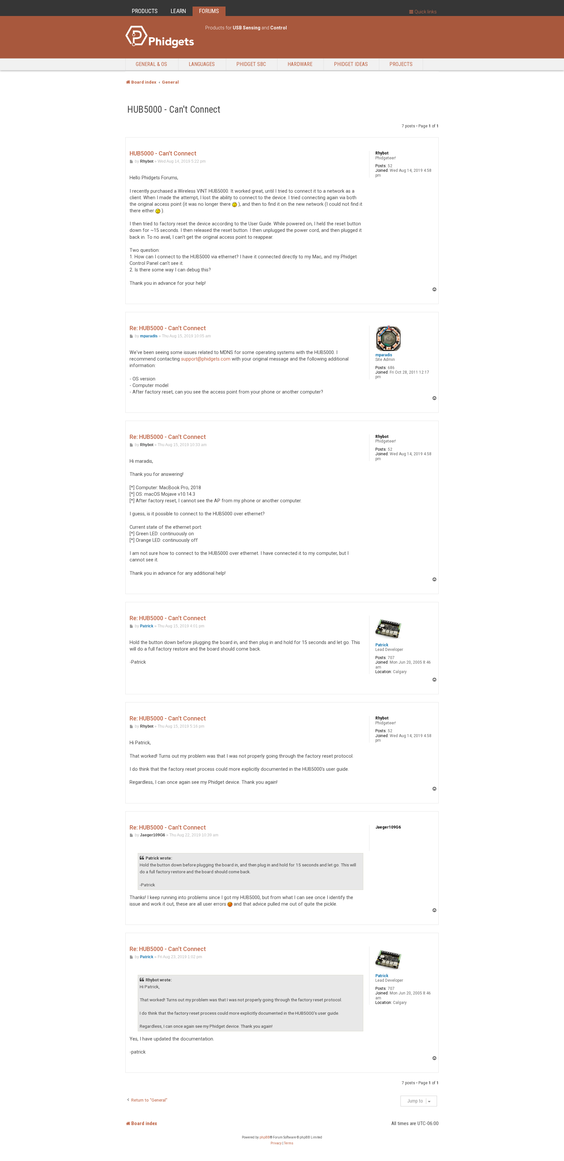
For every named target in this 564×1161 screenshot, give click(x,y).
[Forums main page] (162, 37)
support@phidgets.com (205, 359)
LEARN (178, 11)
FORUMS (209, 11)
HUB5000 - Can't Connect (173, 109)
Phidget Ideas (351, 64)
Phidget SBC (251, 64)
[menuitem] (276, 1143)
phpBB (264, 1137)
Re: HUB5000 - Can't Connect (168, 328)
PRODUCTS (145, 11)
